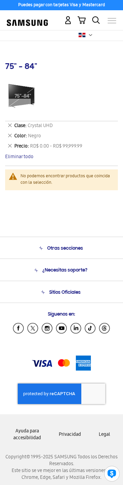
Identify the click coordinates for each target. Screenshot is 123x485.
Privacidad (70, 435)
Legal (104, 435)
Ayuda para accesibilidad (27, 435)
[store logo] (27, 18)
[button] (90, 35)
